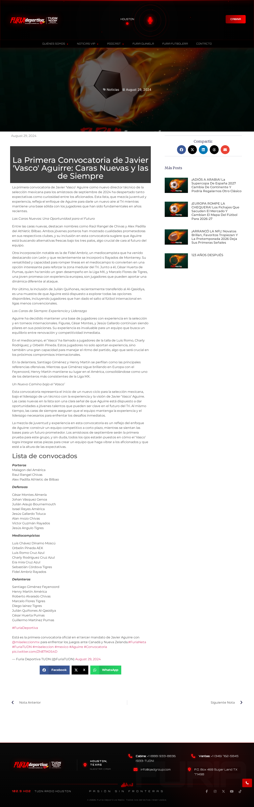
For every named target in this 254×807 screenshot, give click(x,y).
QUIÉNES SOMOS (53, 43)
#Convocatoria (95, 647)
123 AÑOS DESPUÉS (207, 255)
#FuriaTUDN (22, 647)
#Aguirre (76, 647)
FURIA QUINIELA (143, 43)
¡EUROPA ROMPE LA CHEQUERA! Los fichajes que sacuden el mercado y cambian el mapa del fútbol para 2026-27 (215, 211)
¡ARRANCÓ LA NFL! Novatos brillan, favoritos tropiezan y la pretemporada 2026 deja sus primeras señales (214, 237)
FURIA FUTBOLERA (175, 43)
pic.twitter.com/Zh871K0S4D (34, 651)
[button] (55, 670)
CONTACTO (204, 43)
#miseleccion (43, 647)
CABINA (235, 19)
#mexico (61, 647)
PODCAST (114, 43)
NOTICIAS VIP (86, 43)
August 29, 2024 (88, 659)
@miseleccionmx (26, 642)
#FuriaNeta (137, 642)
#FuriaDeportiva (25, 628)
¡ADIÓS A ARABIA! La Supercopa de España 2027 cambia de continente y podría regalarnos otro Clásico (216, 185)
